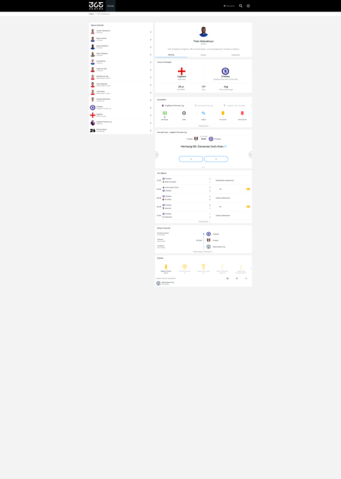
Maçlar (203, 55)
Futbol (91, 14)
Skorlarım (230, 6)
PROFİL (171, 55)
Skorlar (110, 6)
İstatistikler (236, 55)
